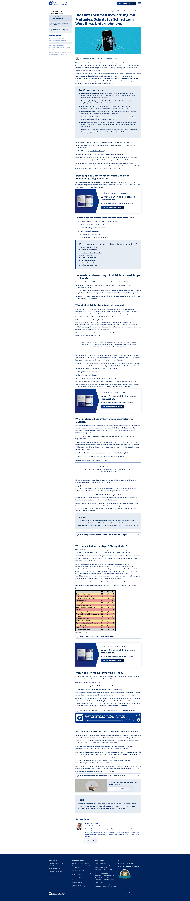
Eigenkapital (109, 366)
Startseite (77, 11)
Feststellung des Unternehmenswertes (101, 436)
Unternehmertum (54, 866)
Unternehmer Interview (78, 880)
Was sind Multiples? (54, 43)
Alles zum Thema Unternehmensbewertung (102, 883)
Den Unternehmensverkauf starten (82, 863)
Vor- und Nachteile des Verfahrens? (58, 50)
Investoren (131, 566)
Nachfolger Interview (77, 882)
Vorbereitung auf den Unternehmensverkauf (78, 886)
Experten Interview (77, 877)
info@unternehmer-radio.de (130, 866)
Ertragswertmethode (89, 260)
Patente (81, 231)
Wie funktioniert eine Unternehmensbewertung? (102, 864)
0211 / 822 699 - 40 (128, 863)
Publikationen (52, 874)
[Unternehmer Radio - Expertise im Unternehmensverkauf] (58, 3)
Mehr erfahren (90, 840)
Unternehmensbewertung (89, 11)
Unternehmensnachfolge (56, 871)
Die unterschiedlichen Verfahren (57, 40)
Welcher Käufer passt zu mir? (80, 870)
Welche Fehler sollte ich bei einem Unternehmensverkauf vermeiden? (105, 878)
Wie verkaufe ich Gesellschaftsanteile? (105, 886)
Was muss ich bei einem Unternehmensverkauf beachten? (104, 874)
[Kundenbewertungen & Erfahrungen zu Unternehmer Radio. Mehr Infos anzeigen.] (125, 874)
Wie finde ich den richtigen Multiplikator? (59, 47)
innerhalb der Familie (97, 151)
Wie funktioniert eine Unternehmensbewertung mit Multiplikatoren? (103, 869)
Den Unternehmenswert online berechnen (60, 52)
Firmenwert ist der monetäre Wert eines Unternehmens (97, 182)
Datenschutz (132, 892)
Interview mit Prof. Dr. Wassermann (58, 54)
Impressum (138, 892)
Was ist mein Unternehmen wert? (57, 38)
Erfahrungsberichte (54, 868)
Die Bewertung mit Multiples (56, 45)
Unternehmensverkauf (115, 145)
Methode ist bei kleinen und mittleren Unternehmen (117, 124)
